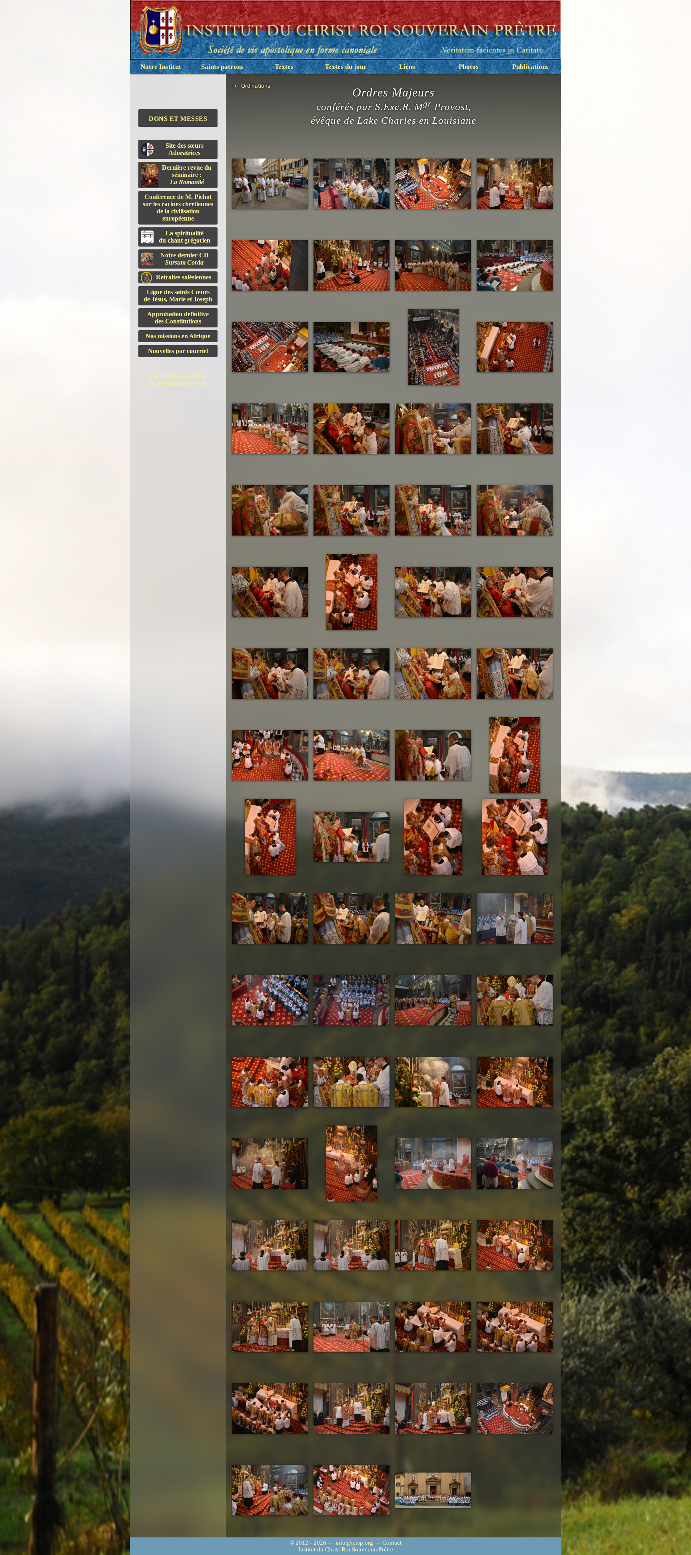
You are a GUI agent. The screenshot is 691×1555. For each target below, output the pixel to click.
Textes (284, 66)
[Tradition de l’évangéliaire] (351, 918)
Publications (530, 66)
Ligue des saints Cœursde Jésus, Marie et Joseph (178, 296)
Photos (469, 66)
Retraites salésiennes (183, 277)
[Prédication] (351, 265)
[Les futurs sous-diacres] (270, 428)
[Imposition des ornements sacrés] (433, 837)
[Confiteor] (351, 1327)
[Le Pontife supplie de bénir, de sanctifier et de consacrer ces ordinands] (515, 347)
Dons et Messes (178, 118)
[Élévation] (270, 1245)
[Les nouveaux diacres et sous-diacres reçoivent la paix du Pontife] (433, 1245)
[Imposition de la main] (433, 755)
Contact (391, 1542)
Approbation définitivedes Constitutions (178, 318)
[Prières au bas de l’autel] (433, 184)
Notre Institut (160, 66)
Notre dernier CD (184, 259)
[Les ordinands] (270, 184)
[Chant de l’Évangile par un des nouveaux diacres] (515, 918)
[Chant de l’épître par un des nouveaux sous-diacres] (270, 755)
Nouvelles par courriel (178, 350)
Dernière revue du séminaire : (187, 174)
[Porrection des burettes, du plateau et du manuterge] (433, 428)
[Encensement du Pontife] (515, 184)
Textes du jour (346, 66)
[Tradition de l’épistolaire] (433, 673)
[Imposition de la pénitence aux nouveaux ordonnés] (270, 1490)
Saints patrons (222, 66)
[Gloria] (270, 265)
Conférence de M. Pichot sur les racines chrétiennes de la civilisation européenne (178, 207)
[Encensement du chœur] (433, 1163)
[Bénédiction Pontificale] (351, 1408)
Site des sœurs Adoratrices (185, 149)
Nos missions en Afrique (178, 336)
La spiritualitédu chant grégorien (184, 237)
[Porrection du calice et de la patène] (351, 428)
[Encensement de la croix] (433, 1082)
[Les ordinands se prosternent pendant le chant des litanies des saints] (515, 265)
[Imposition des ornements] (270, 592)
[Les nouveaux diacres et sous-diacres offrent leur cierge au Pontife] (433, 1000)
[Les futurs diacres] (351, 755)
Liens (407, 66)
